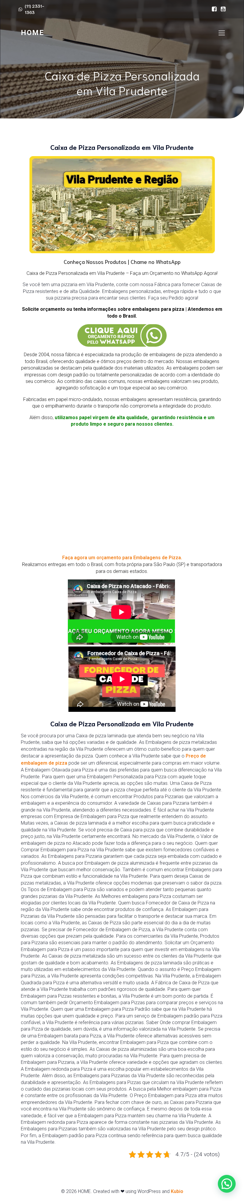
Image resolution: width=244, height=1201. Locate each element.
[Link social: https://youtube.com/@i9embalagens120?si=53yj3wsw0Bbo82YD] (221, 9)
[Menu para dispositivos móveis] (221, 32)
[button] (227, 1184)
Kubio (177, 1191)
